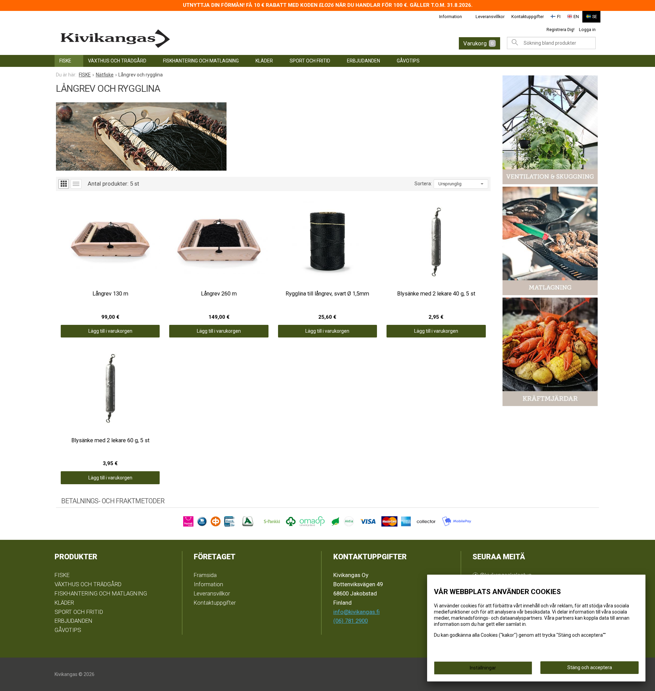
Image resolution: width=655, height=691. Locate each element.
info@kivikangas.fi (356, 611)
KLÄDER (264, 60)
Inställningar (483, 668)
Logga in (587, 29)
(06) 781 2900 (350, 620)
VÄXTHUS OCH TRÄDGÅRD (117, 60)
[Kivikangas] (177, 39)
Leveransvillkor (490, 16)
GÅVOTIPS (408, 60)
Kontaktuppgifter (527, 16)
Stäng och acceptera (589, 667)
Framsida (205, 575)
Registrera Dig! (560, 29)
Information (450, 16)
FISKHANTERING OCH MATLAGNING (201, 60)
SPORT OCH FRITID (310, 60)
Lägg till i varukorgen (110, 331)
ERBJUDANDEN (363, 60)
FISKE (65, 60)
